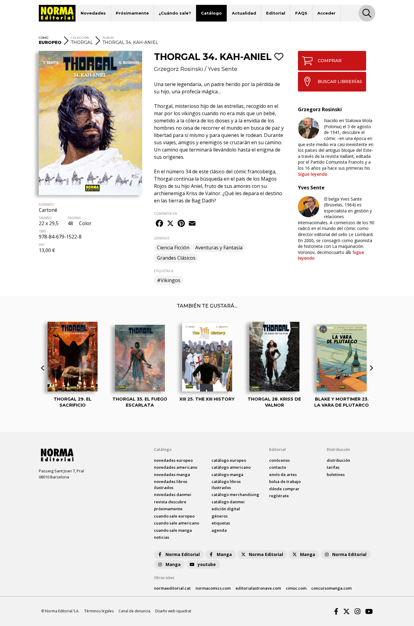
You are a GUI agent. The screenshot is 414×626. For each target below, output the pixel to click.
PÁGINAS (74, 218)
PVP (41, 245)
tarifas (333, 467)
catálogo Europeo (229, 460)
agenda (219, 530)
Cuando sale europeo (174, 516)
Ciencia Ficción (173, 247)
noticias (161, 537)
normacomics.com (213, 588)
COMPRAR (330, 60)
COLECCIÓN (80, 38)
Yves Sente (222, 69)
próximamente (168, 508)
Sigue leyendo (312, 174)
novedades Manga (172, 474)
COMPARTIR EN (165, 213)
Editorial (275, 13)
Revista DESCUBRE (170, 501)
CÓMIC (44, 38)
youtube (207, 564)
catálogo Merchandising (235, 494)
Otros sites (164, 577)
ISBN (42, 231)
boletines (336, 474)
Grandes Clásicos (176, 258)
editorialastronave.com (258, 588)
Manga (224, 554)
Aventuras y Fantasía (218, 247)
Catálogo (211, 13)
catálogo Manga (227, 474)
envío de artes (283, 474)
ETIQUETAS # (163, 271)
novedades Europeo (173, 460)
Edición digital (226, 508)
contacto (277, 467)
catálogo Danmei (228, 501)
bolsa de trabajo (285, 481)
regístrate (279, 495)
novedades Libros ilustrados (170, 484)
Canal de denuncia (134, 611)
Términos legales (99, 611)
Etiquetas (221, 523)
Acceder (326, 13)
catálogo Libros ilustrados (226, 484)
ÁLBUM (108, 38)
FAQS (301, 13)
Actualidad (244, 13)
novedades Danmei (172, 494)
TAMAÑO (45, 218)
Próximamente (132, 13)
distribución (338, 460)
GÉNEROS (161, 238)
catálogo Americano (231, 467)
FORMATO (46, 204)
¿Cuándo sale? (175, 13)
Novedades (93, 13)
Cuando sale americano (176, 523)
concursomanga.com (331, 588)
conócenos (279, 460)
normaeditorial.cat (172, 588)
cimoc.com (296, 588)
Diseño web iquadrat (173, 611)
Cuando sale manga (173, 530)
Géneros (220, 516)
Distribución (338, 449)
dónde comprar (284, 488)
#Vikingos (168, 280)
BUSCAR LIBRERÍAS (340, 81)
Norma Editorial (182, 554)
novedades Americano (175, 467)
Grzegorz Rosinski (178, 69)
